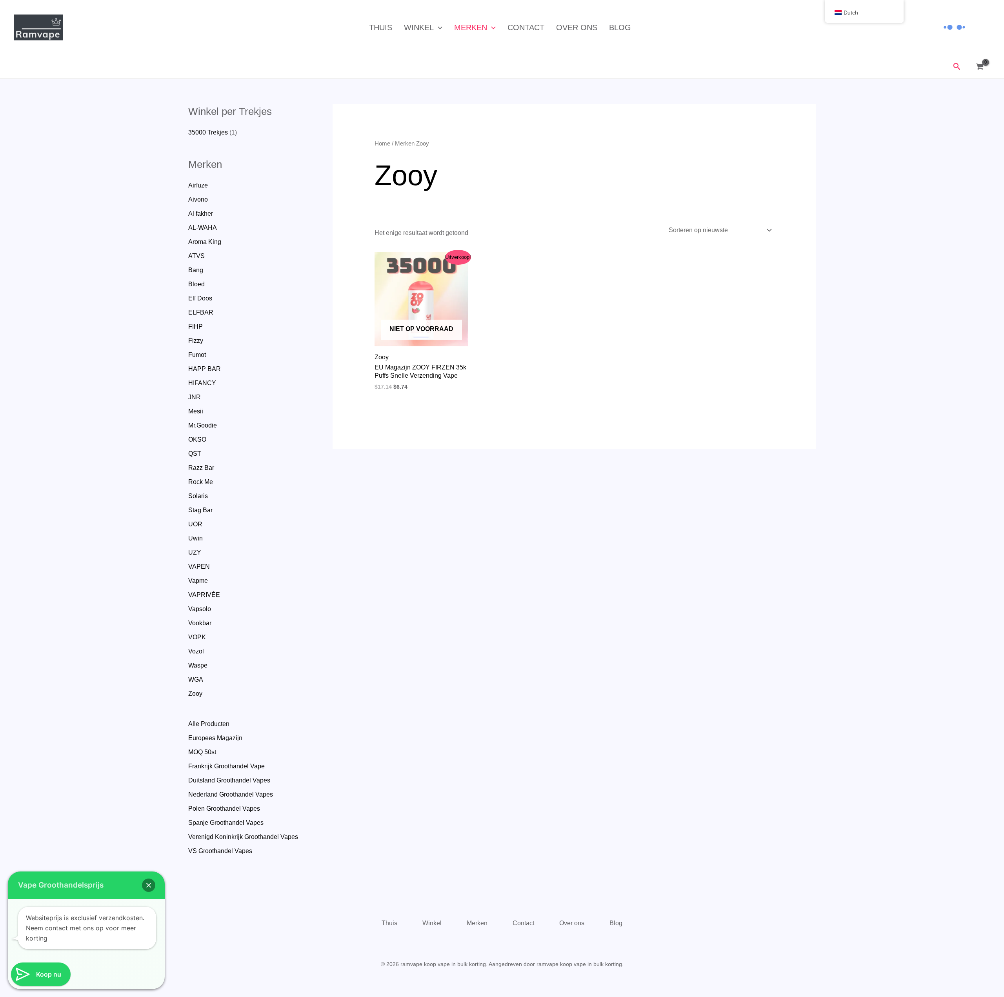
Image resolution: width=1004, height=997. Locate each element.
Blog (620, 27)
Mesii (195, 411)
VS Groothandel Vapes (220, 851)
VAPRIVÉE (204, 594)
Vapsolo (199, 609)
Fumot (197, 354)
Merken (470, 27)
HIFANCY (202, 383)
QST (194, 453)
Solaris (198, 496)
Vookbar (199, 623)
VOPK (197, 637)
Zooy (195, 693)
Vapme (198, 580)
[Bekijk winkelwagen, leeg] (981, 66)
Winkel (419, 27)
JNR (194, 397)
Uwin (195, 538)
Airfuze (198, 185)
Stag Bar (200, 510)
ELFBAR (200, 312)
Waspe (197, 665)
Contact (525, 27)
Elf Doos (200, 298)
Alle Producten (208, 723)
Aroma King (204, 241)
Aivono (198, 199)
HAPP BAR (204, 369)
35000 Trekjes (208, 132)
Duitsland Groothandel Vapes (229, 780)
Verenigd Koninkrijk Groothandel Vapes (243, 836)
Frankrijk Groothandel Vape (226, 766)
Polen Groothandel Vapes (224, 808)
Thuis (380, 27)
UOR (195, 524)
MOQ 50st (202, 752)
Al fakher (200, 213)
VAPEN (199, 566)
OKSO (197, 439)
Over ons (576, 27)
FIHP (195, 326)
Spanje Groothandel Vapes (226, 822)
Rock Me (200, 481)
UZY (194, 552)
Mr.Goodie (202, 425)
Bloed (196, 284)
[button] (438, 27)
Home (382, 143)
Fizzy (195, 340)
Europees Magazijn (215, 738)
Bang (195, 270)
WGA (195, 679)
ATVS (196, 256)
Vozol (196, 651)
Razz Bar (201, 467)
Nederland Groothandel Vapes (230, 794)
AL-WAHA (202, 227)
